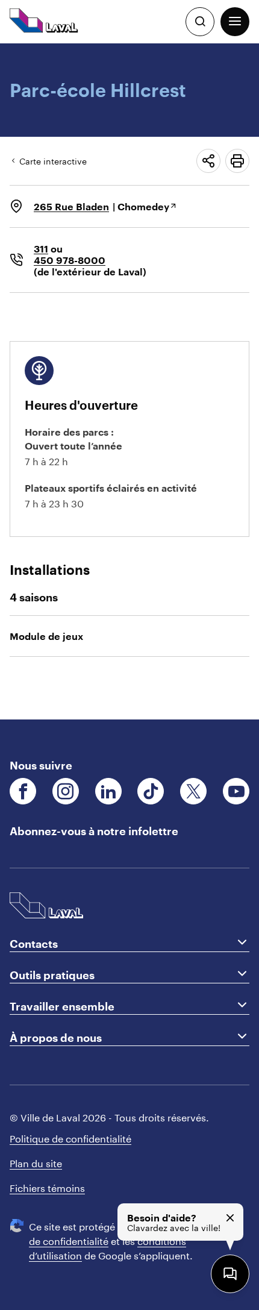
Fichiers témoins (47, 1186)
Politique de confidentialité (70, 1137)
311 (41, 248)
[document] (129, 381)
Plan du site (36, 1162)
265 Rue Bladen (71, 206)
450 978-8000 (69, 260)
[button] (234, 21)
